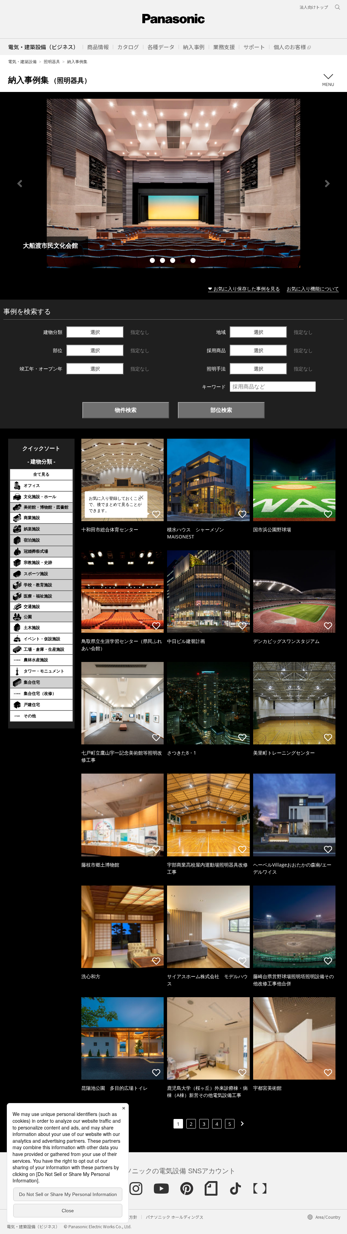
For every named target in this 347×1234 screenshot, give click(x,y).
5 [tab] (193, 261)
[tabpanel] (173, 183)
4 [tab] (183, 261)
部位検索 (221, 410)
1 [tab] (153, 261)
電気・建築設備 (22, 61)
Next (327, 183)
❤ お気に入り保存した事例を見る (244, 288)
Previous (19, 183)
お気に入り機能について (313, 288)
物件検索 (126, 410)
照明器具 (52, 61)
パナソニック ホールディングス (174, 1217)
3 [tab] (173, 261)
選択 (95, 332)
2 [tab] (163, 261)
